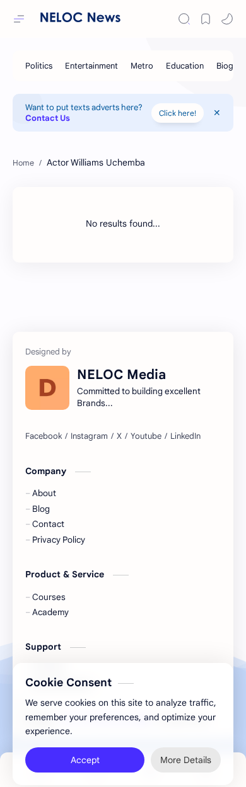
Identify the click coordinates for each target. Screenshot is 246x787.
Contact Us (47, 118)
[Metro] (142, 65)
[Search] (184, 18)
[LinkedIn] (185, 436)
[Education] (185, 65)
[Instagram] (89, 436)
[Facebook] (43, 436)
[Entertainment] (91, 65)
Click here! (177, 113)
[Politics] (38, 65)
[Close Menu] (217, 112)
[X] (119, 436)
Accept (85, 752)
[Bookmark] (205, 18)
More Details (185, 752)
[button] (227, 18)
